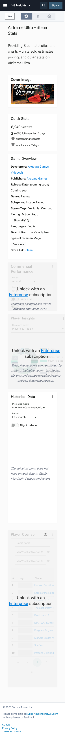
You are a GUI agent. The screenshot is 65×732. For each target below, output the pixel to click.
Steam (29, 250)
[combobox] (28, 408)
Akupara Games (38, 166)
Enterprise (18, 294)
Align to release (28, 425)
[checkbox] (26, 16)
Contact (6, 724)
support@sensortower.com (42, 713)
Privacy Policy (10, 728)
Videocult (17, 172)
